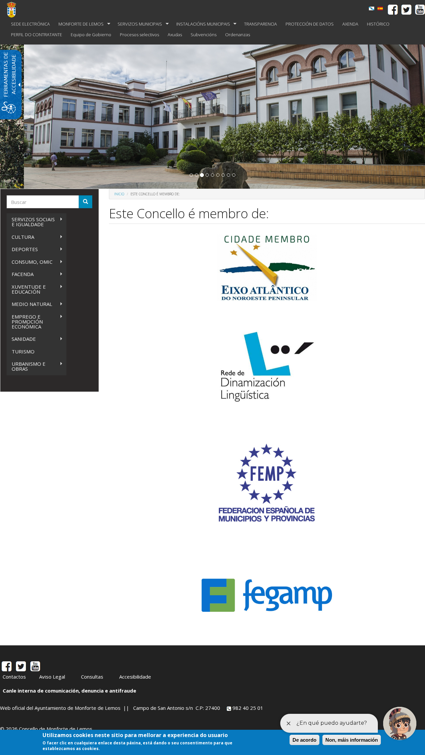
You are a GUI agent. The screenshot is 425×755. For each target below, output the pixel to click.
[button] (191, 175)
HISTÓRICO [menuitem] (378, 24)
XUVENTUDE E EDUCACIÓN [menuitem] (26, 289)
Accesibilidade (135, 676)
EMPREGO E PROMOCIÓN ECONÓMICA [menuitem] (25, 321)
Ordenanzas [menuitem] (237, 35)
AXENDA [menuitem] (350, 24)
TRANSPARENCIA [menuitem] (260, 24)
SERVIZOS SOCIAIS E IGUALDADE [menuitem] (31, 222)
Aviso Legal (52, 676)
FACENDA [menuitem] (20, 274)
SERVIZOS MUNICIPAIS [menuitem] (137, 24)
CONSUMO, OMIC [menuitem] (29, 261)
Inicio (119, 194)
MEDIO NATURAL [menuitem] (29, 304)
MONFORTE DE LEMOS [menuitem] (79, 24)
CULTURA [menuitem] (20, 237)
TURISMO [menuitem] (23, 351)
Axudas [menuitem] (175, 35)
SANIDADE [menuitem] (21, 338)
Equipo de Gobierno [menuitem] (91, 35)
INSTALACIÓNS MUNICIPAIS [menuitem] (201, 24)
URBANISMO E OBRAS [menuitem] (26, 366)
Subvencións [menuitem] (203, 35)
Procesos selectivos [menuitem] (139, 35)
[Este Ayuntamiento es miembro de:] (380, 8)
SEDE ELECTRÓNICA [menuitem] (30, 24)
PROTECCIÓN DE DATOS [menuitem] (310, 24)
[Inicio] (14, 9)
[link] (371, 8)
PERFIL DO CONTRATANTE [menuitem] (36, 35)
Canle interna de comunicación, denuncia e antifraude (69, 690)
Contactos (14, 676)
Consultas (92, 676)
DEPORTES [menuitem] (22, 249)
